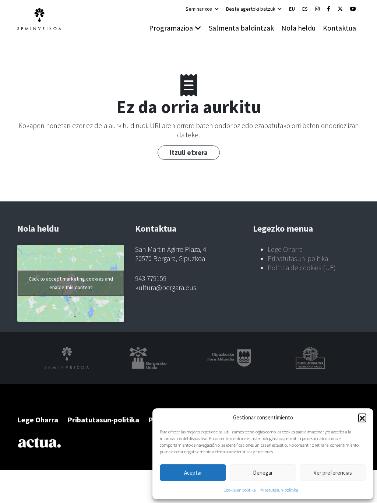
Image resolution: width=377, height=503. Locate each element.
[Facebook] (328, 9)
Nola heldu (298, 27)
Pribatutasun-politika (279, 490)
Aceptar (193, 472)
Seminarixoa (199, 9)
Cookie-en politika (240, 490)
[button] (362, 417)
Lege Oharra (285, 249)
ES (305, 9)
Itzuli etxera (189, 152)
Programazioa (171, 27)
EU (292, 9)
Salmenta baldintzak (241, 27)
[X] (340, 9)
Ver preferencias (333, 472)
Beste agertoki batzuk (250, 9)
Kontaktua (339, 27)
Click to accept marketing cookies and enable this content (71, 283)
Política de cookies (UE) (302, 267)
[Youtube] (353, 9)
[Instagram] (317, 9)
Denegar (263, 472)
